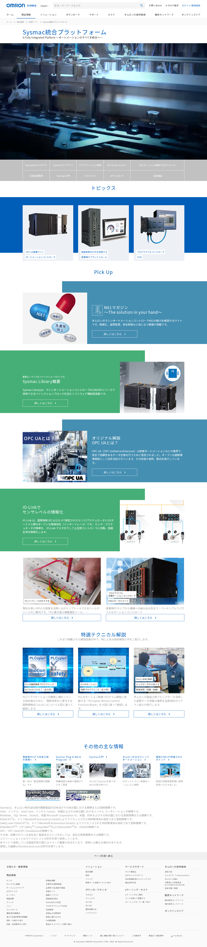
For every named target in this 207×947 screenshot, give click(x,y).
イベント (89, 879)
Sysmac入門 (63, 175)
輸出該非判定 (130, 882)
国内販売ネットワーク (174, 900)
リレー (9, 905)
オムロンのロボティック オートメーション (136, 758)
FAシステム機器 (13, 884)
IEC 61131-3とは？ (117, 165)
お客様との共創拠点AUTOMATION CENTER (175, 883)
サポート (94, 14)
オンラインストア (191, 14)
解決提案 (89, 871)
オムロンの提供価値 (135, 14)
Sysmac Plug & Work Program (68, 758)
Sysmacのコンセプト (36, 165)
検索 (141, 5)
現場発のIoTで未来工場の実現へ (36, 758)
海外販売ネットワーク (174, 904)
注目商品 (157, 175)
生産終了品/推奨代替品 (55, 887)
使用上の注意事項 (53, 913)
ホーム (10, 14)
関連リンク (87, 935)
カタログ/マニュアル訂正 (56, 905)
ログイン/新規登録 (191, 5)
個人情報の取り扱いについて (112, 935)
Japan (43, 6)
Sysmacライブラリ (63, 165)
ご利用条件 (136, 935)
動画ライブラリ (52, 895)
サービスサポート (134, 866)
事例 (87, 875)
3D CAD (89, 905)
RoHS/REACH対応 (53, 902)
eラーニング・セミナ (136, 889)
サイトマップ (69, 935)
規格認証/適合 (52, 898)
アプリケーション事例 (90, 165)
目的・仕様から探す (14, 920)
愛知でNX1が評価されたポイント (169, 758)
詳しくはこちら (114, 334)
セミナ (111, 14)
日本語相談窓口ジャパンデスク (138, 879)
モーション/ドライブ (15, 887)
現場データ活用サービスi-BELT (98, 882)
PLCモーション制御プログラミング (157, 165)
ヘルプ (53, 935)
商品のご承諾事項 (156, 935)
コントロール (11, 909)
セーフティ (10, 895)
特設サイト (33, 22)
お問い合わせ (155, 5)
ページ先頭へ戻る (103, 855)
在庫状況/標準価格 (53, 884)
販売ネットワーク (164, 14)
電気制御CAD (91, 909)
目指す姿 (168, 871)
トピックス (90, 175)
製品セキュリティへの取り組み (59, 924)
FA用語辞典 (50, 920)
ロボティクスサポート (134, 875)
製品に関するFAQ (53, 916)
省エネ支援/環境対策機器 (16, 916)
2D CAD (89, 902)
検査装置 (10, 898)
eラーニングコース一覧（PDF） (138, 902)
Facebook (177, 935)
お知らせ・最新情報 (17, 866)
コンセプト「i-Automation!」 (178, 875)
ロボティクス (11, 891)
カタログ (89, 894)
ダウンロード (73, 14)
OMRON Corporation (34, 935)
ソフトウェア (91, 912)
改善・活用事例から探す (16, 924)
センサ (9, 880)
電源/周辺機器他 (13, 913)
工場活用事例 (36, 175)
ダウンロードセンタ (96, 889)
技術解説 (49, 909)
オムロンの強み (171, 879)
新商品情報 (50, 880)
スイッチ (10, 902)
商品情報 (26, 14)
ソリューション (48, 14)
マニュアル (90, 898)
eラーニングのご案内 (134, 894)
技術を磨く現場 (171, 888)
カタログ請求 (172, 5)
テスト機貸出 (130, 871)
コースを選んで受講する (135, 898)
